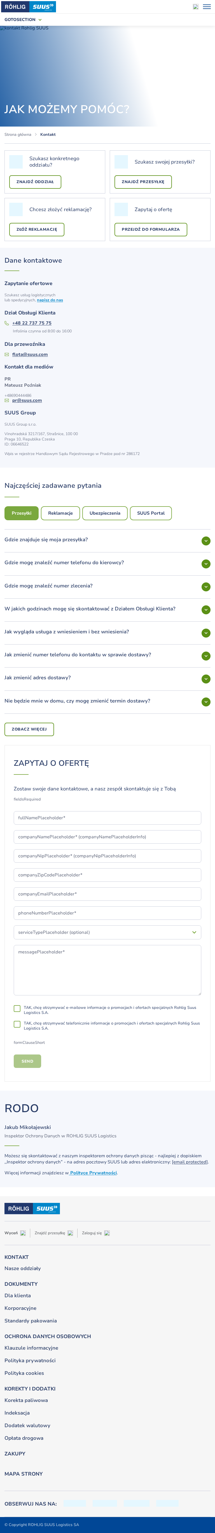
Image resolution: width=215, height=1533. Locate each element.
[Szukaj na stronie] (195, 6)
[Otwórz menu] (207, 6)
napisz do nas (50, 300)
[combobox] (102, 932)
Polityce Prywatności (93, 1173)
